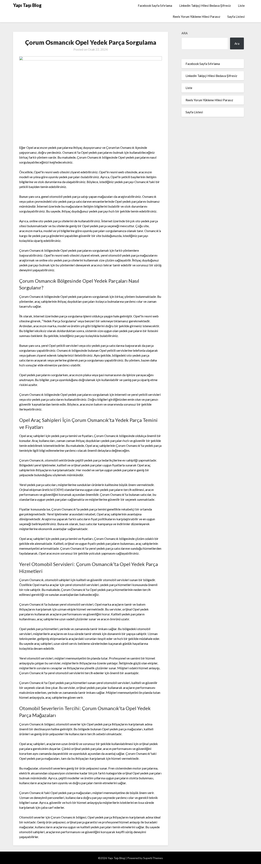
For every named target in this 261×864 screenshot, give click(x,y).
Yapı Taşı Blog (27, 5)
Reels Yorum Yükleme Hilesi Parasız (196, 16)
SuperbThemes (153, 858)
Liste (241, 5)
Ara (184, 33)
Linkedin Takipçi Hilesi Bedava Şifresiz (205, 5)
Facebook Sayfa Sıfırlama (155, 5)
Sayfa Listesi (236, 16)
